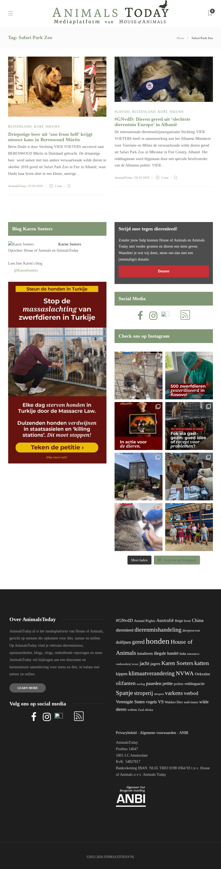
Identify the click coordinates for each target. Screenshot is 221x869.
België (179, 621)
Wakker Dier (174, 702)
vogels (151, 702)
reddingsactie (195, 684)
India (182, 654)
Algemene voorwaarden (158, 733)
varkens (174, 693)
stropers (159, 693)
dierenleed (124, 630)
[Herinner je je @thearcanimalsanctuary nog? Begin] (139, 477)
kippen (121, 673)
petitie (168, 683)
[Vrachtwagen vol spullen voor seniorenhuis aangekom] (189, 527)
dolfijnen (123, 642)
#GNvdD (122, 112)
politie (179, 684)
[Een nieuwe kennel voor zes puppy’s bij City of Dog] (139, 376)
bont (187, 621)
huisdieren (145, 654)
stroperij (143, 693)
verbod (191, 693)
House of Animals (37, 250)
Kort (38, 127)
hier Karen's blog (29, 263)
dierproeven (191, 630)
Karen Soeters (69, 244)
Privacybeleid (126, 733)
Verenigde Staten (130, 702)
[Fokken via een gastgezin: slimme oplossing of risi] (189, 426)
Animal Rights (144, 621)
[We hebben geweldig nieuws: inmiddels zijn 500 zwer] (189, 376)
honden (158, 641)
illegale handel (166, 653)
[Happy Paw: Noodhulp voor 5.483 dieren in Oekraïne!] (189, 477)
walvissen (191, 702)
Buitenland (20, 127)
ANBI (183, 733)
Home (180, 38)
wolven (132, 710)
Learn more (28, 688)
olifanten (126, 683)
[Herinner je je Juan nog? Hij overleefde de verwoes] (139, 527)
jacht (144, 663)
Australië (165, 620)
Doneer (164, 271)
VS (161, 701)
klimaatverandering (152, 673)
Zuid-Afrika (145, 709)
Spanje (124, 692)
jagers (155, 664)
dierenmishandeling (157, 629)
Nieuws (53, 127)
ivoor (135, 664)
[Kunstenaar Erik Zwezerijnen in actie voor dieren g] (139, 426)
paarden (153, 683)
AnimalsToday (17, 186)
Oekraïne (202, 674)
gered (138, 642)
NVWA (185, 673)
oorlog (141, 683)
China (197, 620)
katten (201, 663)
